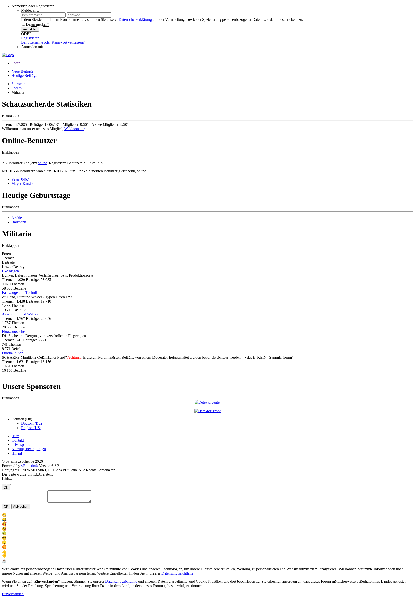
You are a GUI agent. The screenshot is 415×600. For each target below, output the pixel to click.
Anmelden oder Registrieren (33, 6)
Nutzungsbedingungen (29, 449)
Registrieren (30, 38)
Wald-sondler (74, 129)
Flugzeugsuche (13, 331)
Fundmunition (12, 353)
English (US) (31, 428)
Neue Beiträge (22, 71)
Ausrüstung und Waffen (20, 314)
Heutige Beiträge (24, 75)
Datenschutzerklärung (135, 20)
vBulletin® (29, 466)
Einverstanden (13, 594)
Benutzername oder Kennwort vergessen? (53, 42)
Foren (16, 63)
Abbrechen (20, 506)
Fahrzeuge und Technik (20, 293)
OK (6, 488)
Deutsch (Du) (31, 423)
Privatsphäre (21, 444)
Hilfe (15, 436)
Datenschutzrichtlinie (177, 573)
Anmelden (30, 29)
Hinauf (17, 453)
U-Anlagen (10, 271)
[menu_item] (207, 515)
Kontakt (18, 440)
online (42, 163)
